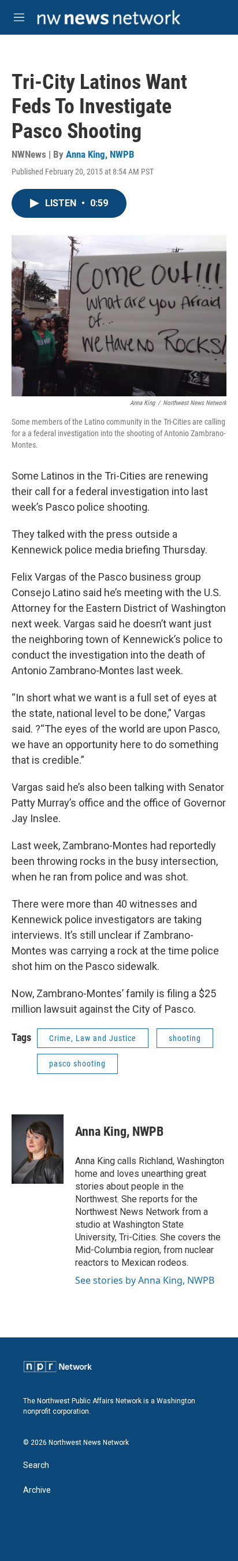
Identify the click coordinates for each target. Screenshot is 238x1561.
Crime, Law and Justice (92, 1038)
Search (36, 1465)
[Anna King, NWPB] (38, 1149)
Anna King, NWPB (100, 154)
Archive (37, 1490)
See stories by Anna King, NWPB (144, 1280)
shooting (185, 1038)
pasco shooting (77, 1063)
